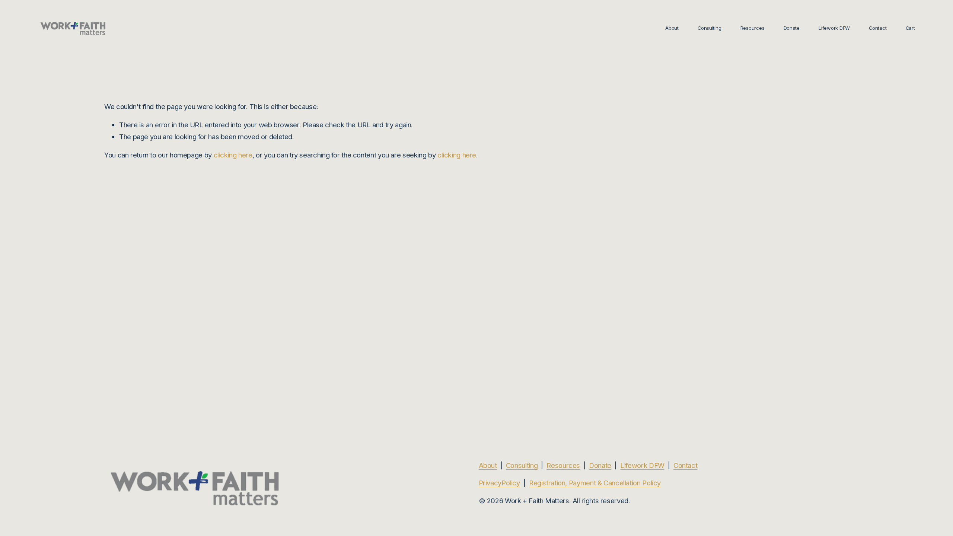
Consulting (709, 28)
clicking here (233, 155)
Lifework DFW (642, 465)
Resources (563, 465)
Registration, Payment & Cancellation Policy (595, 483)
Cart (910, 28)
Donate (792, 28)
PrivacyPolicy (499, 483)
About (672, 28)
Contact (877, 28)
